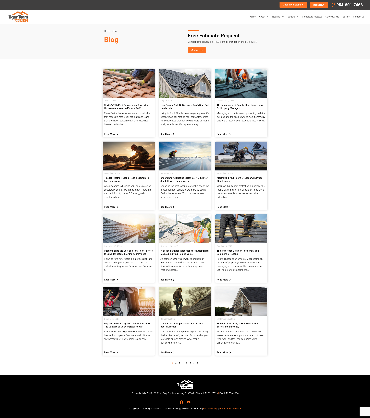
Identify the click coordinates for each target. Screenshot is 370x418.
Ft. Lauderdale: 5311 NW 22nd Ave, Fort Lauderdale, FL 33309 (163, 393)
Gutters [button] (291, 16)
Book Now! (318, 4)
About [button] (262, 16)
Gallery (346, 16)
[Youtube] (188, 402)
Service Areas (332, 16)
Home (252, 16)
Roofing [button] (276, 16)
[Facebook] (181, 402)
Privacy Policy (210, 408)
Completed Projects (312, 16)
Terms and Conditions (230, 408)
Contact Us (358, 16)
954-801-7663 (210, 393)
